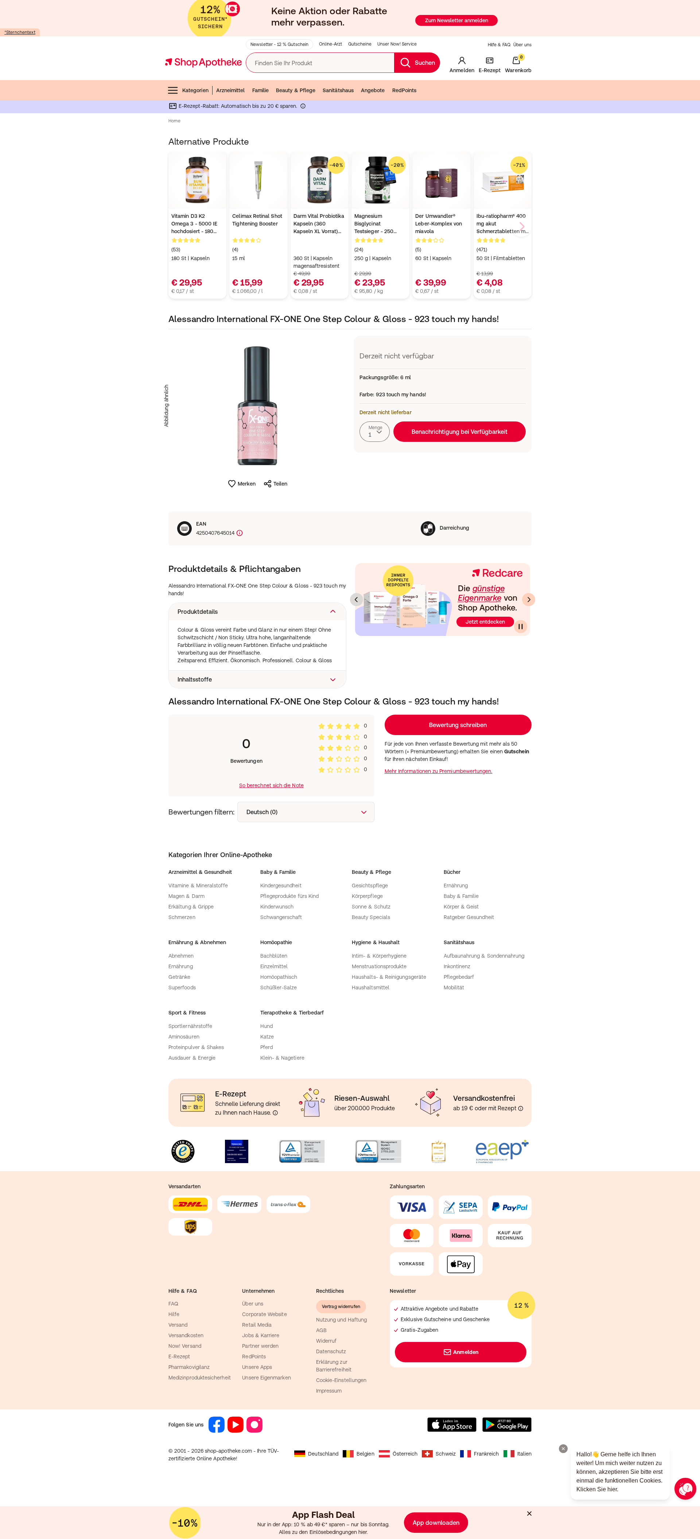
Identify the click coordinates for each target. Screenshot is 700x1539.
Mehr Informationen (350, 844)
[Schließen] (456, 662)
